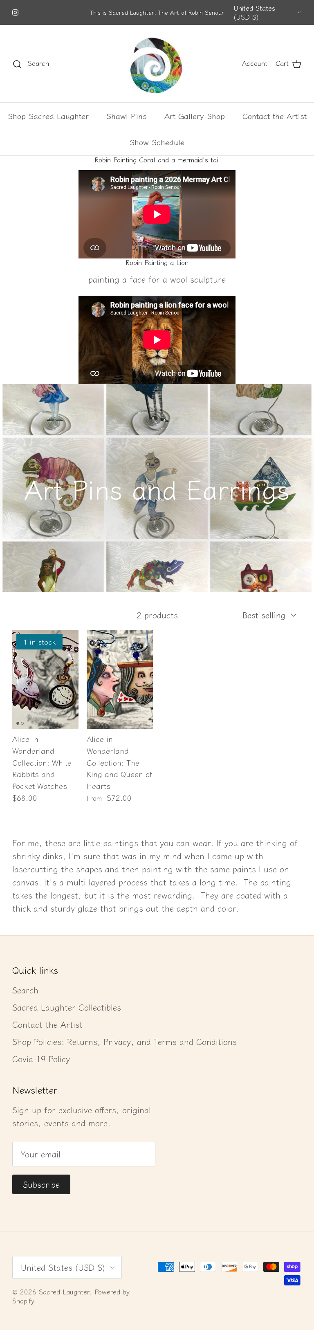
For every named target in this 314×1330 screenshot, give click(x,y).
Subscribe (41, 1184)
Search (25, 990)
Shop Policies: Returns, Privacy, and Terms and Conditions (124, 1041)
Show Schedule (157, 141)
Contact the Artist (274, 115)
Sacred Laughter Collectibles (66, 1007)
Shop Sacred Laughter (48, 115)
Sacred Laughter (64, 1291)
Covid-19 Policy (41, 1059)
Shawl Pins (126, 115)
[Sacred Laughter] (157, 63)
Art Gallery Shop (194, 115)
